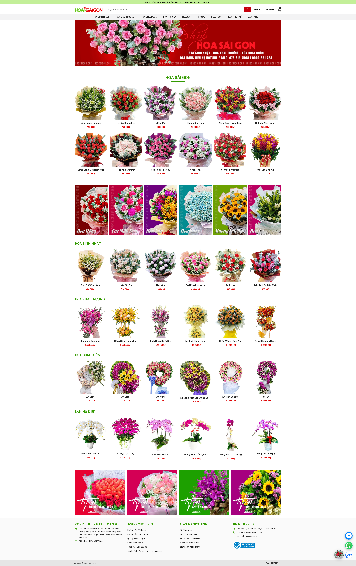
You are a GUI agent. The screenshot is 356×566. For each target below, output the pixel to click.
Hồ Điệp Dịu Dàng (125, 453)
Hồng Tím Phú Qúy (265, 453)
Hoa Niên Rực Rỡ (160, 454)
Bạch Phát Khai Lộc (90, 453)
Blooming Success (90, 341)
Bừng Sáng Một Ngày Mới (91, 169)
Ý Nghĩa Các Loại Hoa (189, 543)
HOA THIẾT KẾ (234, 17)
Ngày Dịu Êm (125, 285)
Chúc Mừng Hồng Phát (230, 341)
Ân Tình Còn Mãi (230, 396)
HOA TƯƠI (216, 17)
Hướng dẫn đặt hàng (136, 530)
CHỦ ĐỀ (201, 17)
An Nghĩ (160, 396)
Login (257, 9)
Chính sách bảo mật (136, 543)
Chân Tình (195, 169)
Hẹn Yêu (160, 285)
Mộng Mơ (160, 123)
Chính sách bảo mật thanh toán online (144, 551)
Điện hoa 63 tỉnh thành (190, 547)
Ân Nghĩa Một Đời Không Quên (195, 397)
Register (270, 9)
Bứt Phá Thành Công (195, 341)
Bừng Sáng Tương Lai (125, 341)
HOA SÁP (186, 17)
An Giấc (125, 396)
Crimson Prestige (230, 169)
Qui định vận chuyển (136, 538)
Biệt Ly (265, 396)
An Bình (90, 396)
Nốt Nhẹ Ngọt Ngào (265, 123)
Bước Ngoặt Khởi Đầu (160, 341)
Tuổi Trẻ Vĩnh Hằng (90, 285)
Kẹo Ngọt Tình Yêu (160, 169)
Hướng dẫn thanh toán (137, 534)
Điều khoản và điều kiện (190, 538)
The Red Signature (125, 123)
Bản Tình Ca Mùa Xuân (265, 285)
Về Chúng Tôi (186, 530)
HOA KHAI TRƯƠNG (124, 17)
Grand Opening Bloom (265, 341)
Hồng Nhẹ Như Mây (125, 169)
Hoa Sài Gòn (92, 563)
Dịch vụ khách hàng (189, 534)
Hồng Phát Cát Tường (231, 454)
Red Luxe (230, 285)
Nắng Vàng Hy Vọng (91, 123)
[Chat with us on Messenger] (349, 536)
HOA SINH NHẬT (101, 17)
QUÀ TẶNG (253, 17)
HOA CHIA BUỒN (149, 17)
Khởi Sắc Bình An (265, 169)
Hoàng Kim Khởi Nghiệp (196, 454)
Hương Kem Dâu (195, 123)
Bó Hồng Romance (195, 285)
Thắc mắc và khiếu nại (137, 547)
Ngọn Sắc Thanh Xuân (230, 123)
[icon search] (247, 9)
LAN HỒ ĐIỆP (169, 17)
